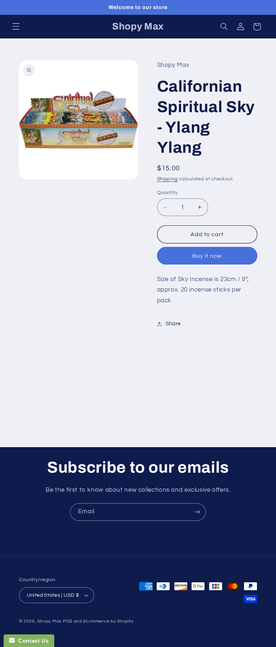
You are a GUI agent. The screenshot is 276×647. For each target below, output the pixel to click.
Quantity (167, 192)
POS (67, 621)
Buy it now (207, 256)
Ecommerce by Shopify (108, 621)
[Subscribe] (197, 512)
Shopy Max (49, 621)
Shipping (167, 179)
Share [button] (173, 323)
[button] (16, 26)
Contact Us (32, 641)
